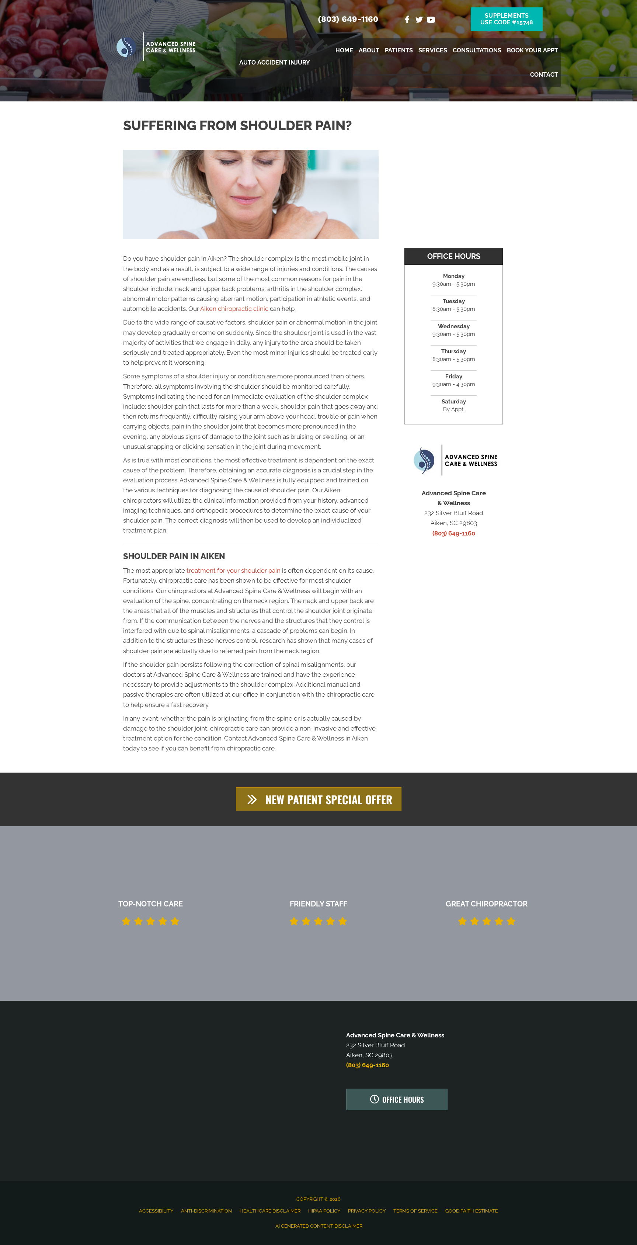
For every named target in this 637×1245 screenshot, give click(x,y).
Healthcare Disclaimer (270, 1211)
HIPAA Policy (324, 1211)
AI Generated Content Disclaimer (318, 1226)
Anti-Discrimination (206, 1211)
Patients (399, 50)
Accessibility (156, 1211)
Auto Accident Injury (274, 62)
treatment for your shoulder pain (234, 570)
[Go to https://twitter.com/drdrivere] (419, 20)
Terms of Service (415, 1211)
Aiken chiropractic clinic (234, 308)
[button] (318, 799)
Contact (544, 74)
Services (432, 50)
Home (344, 50)
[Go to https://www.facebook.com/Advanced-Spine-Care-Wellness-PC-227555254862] (407, 20)
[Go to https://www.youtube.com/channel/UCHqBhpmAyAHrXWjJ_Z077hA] (431, 20)
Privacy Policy (367, 1211)
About (369, 50)
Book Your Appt (532, 50)
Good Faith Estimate (471, 1211)
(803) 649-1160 (348, 19)
